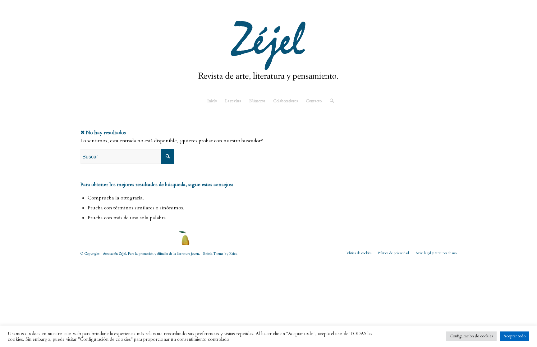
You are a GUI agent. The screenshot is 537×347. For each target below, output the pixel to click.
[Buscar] (330, 101)
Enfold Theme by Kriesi (220, 253)
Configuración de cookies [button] (471, 336)
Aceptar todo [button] (514, 336)
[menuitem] (212, 101)
